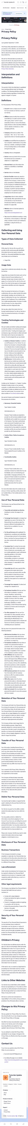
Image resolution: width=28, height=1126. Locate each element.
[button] (23, 2)
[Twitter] (15, 1084)
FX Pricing (16, 25)
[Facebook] (5, 1084)
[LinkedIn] (6, 1086)
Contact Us (8, 14)
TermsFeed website (15, 393)
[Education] (13, 8)
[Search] (18, 2)
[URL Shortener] (6, 8)
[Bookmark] (21, 2)
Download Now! (19, 13)
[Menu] (17, 1124)
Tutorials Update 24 (9, 2)
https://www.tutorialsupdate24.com (13, 212)
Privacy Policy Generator (7, 68)
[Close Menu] (24, 13)
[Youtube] (20, 1084)
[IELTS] (26, 8)
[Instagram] (10, 1084)
